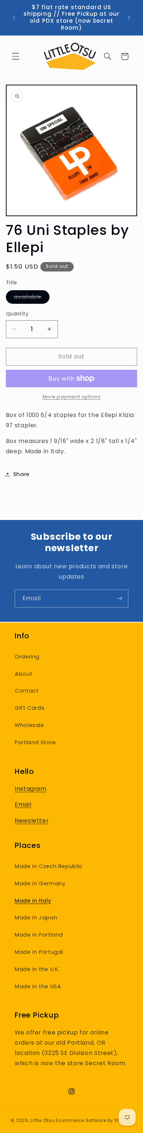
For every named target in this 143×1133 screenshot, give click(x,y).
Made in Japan (36, 917)
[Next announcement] (129, 18)
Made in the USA (38, 986)
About (23, 674)
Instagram (31, 789)
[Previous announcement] (14, 18)
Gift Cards (29, 708)
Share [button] (21, 474)
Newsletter (31, 820)
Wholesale (29, 725)
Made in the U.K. (37, 969)
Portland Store (35, 742)
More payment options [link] (72, 397)
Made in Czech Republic (49, 866)
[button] (15, 56)
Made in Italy (33, 900)
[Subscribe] (119, 599)
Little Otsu (42, 1120)
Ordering (27, 656)
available (32, 298)
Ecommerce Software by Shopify (94, 1120)
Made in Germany (40, 883)
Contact (26, 690)
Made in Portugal (39, 952)
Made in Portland (39, 934)
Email (23, 804)
